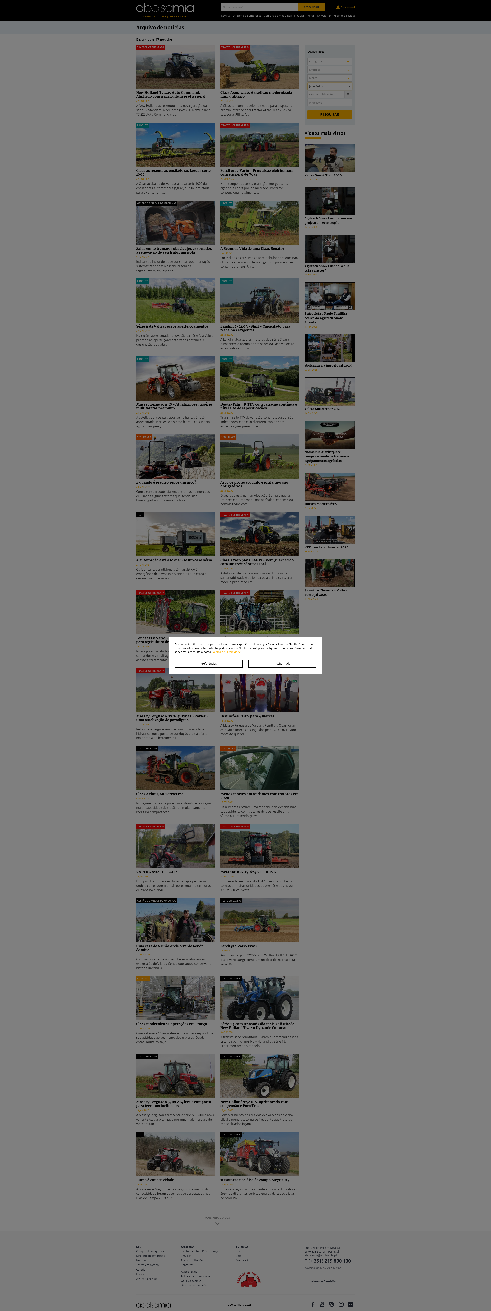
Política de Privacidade (226, 652)
